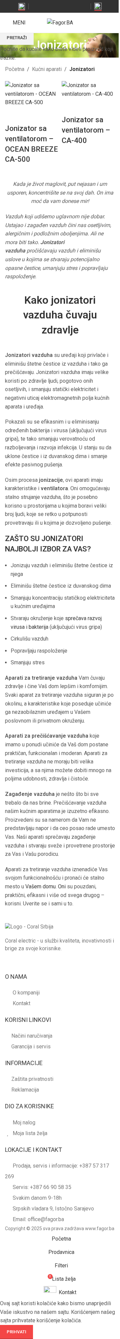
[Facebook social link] (43, 6)
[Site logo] (60, 22)
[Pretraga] (100, 22)
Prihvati (16, 1331)
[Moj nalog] (112, 22)
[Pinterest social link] (68, 6)
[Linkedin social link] (76, 6)
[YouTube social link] (59, 6)
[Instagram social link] (51, 6)
